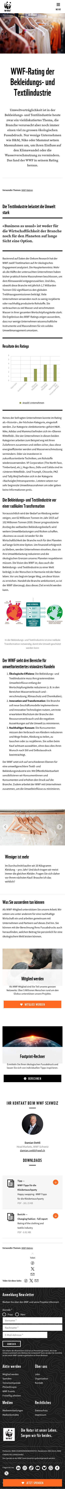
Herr (23, 1314)
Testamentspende (11, 1382)
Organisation (41, 1378)
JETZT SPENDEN (35, 1483)
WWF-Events (8, 1391)
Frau (10, 1314)
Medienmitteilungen (12, 1410)
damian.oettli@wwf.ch (32, 1150)
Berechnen (34, 1079)
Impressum (40, 1414)
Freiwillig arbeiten (11, 1395)
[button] (5, 815)
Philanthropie (9, 1387)
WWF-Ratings (27, 190)
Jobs (37, 1374)
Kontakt (39, 1382)
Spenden (7, 1378)
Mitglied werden (35, 1004)
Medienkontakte (10, 1414)
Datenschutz (41, 1410)
